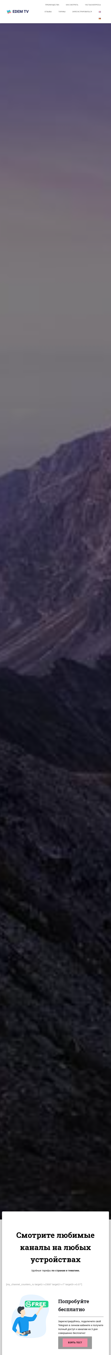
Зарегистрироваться (82, 12)
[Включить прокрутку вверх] (105, 1349)
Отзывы (48, 12)
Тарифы (62, 12)
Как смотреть (72, 5)
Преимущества (52, 5)
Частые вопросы (93, 5)
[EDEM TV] (18, 12)
